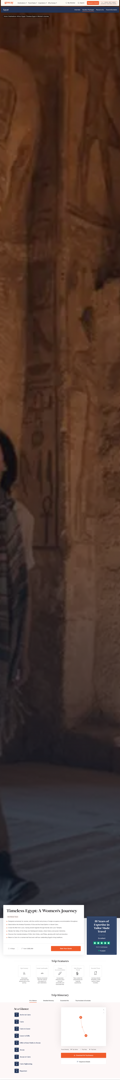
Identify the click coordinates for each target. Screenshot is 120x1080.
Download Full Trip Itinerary (84, 1055)
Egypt (23, 16)
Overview (77, 9)
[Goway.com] (9, 3)
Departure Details (84, 1062)
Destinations (12, 16)
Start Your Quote (66, 948)
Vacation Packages (88, 9)
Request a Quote (93, 3)
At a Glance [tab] (33, 1000)
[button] (81, 1018)
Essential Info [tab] (64, 1000)
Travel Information (111, 9)
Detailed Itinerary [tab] (48, 1000)
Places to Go (100, 9)
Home (6, 16)
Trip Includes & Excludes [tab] (83, 1000)
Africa (19, 16)
